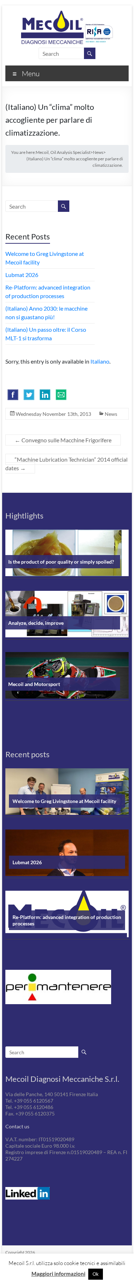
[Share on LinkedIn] (45, 394)
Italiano (99, 361)
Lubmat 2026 (21, 274)
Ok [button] (96, 1274)
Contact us (17, 1126)
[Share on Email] (61, 394)
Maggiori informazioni (58, 1273)
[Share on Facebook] (13, 394)
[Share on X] (29, 394)
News (111, 414)
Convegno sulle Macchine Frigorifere (63, 440)
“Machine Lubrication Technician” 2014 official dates (66, 463)
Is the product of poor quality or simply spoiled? (61, 562)
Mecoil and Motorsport (34, 684)
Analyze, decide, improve (36, 623)
